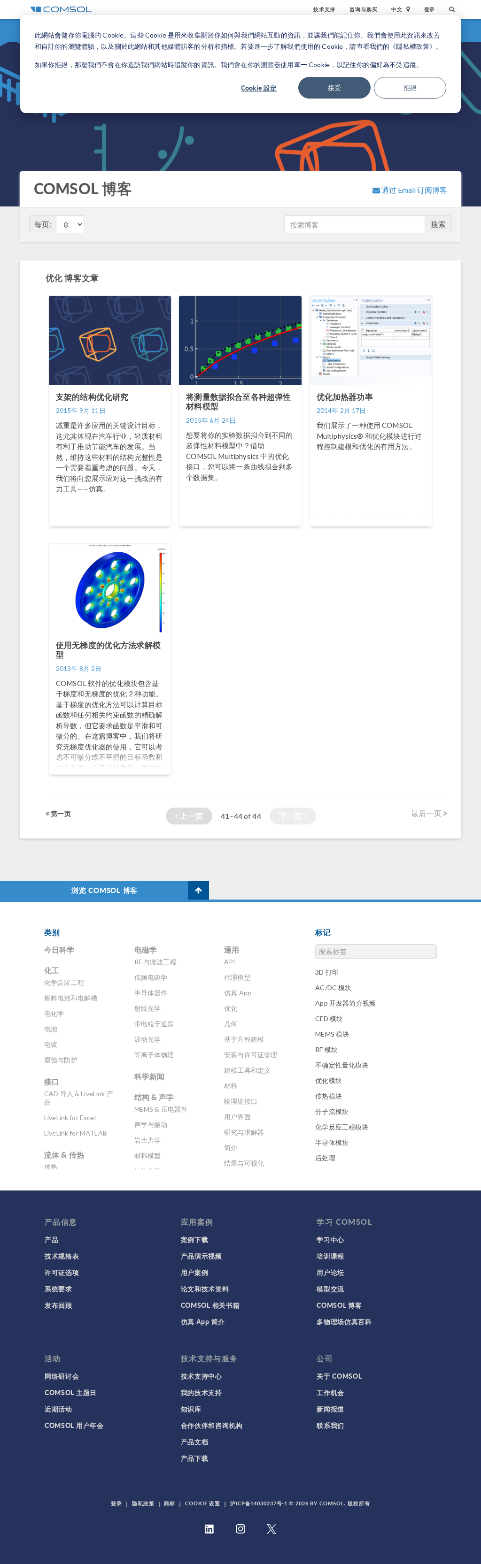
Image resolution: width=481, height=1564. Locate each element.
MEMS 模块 (332, 1034)
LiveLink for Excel (70, 1118)
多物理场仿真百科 (344, 1321)
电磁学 (145, 949)
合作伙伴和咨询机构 (212, 1425)
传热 (50, 1167)
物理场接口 (240, 1101)
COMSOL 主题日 (71, 1392)
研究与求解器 (244, 1132)
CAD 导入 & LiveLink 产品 (78, 1098)
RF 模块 (326, 1049)
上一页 (190, 815)
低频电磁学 (151, 977)
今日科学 (59, 949)
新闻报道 (330, 1408)
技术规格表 (62, 1255)
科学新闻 (149, 1076)
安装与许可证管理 (250, 1055)
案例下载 (195, 1239)
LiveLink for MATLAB (75, 1133)
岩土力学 (147, 1140)
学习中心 (330, 1239)
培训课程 (330, 1255)
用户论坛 (330, 1272)
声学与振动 (151, 1125)
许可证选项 (62, 1272)
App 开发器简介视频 (345, 1003)
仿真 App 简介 (203, 1321)
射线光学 (147, 1008)
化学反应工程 (64, 982)
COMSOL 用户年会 (74, 1425)
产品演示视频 (201, 1255)
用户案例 (195, 1272)
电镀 (50, 1044)
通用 (231, 949)
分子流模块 (332, 1111)
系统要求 (58, 1288)
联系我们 (330, 1425)
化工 (51, 970)
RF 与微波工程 (155, 962)
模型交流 (330, 1288)
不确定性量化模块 (341, 1065)
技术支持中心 (201, 1376)
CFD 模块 (329, 1018)
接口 (51, 1081)
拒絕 (410, 88)
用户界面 (237, 1117)
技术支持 (324, 9)
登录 (429, 9)
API (229, 962)
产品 (51, 1239)
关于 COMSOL (339, 1376)
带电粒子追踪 (154, 1024)
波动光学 (147, 1039)
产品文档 (195, 1441)
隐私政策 (143, 1503)
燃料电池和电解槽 (70, 998)
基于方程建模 (244, 1039)
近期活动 (58, 1408)
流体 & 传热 (64, 1154)
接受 (334, 88)
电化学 (54, 1013)
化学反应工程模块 (341, 1127)
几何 (230, 1024)
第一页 (60, 813)
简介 (230, 1148)
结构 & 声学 (154, 1096)
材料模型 (147, 1156)
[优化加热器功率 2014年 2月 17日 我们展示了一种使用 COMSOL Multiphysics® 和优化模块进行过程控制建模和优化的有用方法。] (370, 530)
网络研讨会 (62, 1376)
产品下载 (195, 1458)
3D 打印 (327, 972)
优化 (230, 1008)
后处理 (325, 1158)
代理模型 (237, 977)
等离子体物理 (154, 1055)
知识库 (191, 1408)
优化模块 (328, 1080)
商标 (169, 1503)
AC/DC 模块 (333, 988)
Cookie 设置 (202, 1503)
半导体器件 (151, 993)
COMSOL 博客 (339, 1305)
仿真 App (237, 993)
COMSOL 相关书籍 (210, 1305)
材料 (230, 1086)
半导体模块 (332, 1142)
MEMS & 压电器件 (161, 1109)
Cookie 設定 (259, 87)
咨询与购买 (363, 9)
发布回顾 (58, 1305)
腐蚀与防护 (61, 1060)
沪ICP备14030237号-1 (258, 1503)
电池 (50, 1029)
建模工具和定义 (247, 1070)
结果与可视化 (244, 1163)
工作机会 (330, 1392)
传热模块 (328, 1096)
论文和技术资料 (205, 1288)
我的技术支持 (201, 1392)
